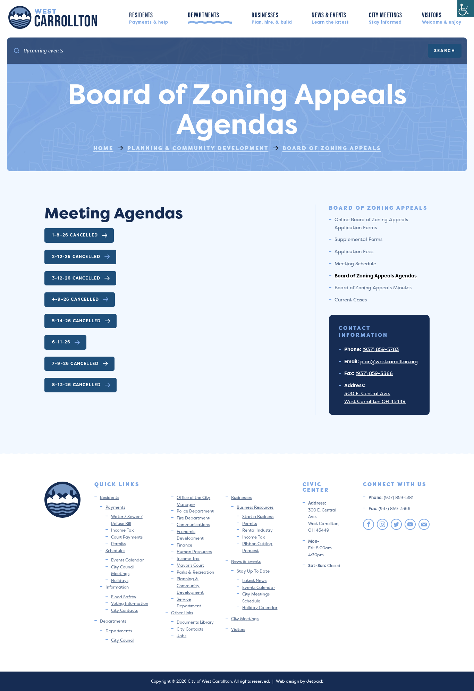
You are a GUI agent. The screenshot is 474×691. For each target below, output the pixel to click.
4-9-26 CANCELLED (75, 299)
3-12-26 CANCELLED (76, 278)
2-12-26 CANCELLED (76, 256)
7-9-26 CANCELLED (75, 363)
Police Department (195, 511)
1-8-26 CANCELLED (75, 235)
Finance (184, 545)
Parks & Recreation (195, 572)
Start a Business (257, 516)
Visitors (442, 17)
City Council (122, 640)
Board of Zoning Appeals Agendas (376, 275)
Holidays (119, 580)
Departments (210, 17)
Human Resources (194, 552)
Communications (193, 524)
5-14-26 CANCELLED (76, 321)
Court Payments (127, 537)
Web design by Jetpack (299, 681)
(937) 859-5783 (381, 349)
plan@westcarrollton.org (389, 361)
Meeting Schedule (355, 263)
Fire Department (193, 518)
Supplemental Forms (358, 239)
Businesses (272, 17)
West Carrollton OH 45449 (375, 401)
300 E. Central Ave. (367, 393)
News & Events (330, 17)
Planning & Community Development (190, 585)
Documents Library (195, 622)
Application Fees (354, 251)
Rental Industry (257, 530)
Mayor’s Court (190, 565)
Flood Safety (123, 597)
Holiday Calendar (259, 607)
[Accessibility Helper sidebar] (465, 8)
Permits (118, 544)
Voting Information (129, 603)
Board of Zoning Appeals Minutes (373, 287)
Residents (148, 17)
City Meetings (385, 17)
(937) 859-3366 (374, 373)
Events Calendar (127, 560)
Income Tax (122, 530)
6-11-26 (61, 342)
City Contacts (124, 610)
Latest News (254, 580)
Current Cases (351, 299)
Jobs (181, 636)
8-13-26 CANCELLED (76, 385)
